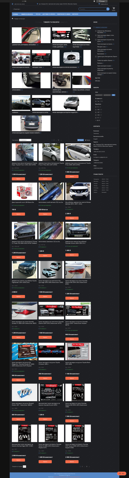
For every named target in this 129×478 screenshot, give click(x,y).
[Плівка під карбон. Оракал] (81, 80)
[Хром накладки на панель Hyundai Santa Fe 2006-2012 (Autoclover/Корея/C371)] (51, 433)
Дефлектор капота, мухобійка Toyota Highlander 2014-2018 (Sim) (24, 281)
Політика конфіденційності (74, 476)
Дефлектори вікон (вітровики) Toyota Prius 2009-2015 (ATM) (78, 164)
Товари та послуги (27, 14)
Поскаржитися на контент (60, 476)
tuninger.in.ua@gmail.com (100, 157)
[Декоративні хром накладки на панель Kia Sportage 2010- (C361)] (24, 433)
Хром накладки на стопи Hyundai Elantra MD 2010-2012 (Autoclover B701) (76, 282)
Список (88, 140)
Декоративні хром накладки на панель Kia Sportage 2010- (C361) (22, 445)
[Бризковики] (31, 80)
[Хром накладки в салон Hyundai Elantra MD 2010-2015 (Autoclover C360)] (78, 392)
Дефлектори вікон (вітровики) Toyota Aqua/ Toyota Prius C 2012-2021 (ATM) (24, 164)
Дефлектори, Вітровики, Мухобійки (24, 44)
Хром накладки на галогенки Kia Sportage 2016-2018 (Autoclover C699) (51, 281)
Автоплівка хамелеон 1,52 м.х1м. (49, 241)
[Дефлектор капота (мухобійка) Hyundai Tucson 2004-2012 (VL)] (78, 230)
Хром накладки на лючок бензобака (65, 67)
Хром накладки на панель (20, 67)
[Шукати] (108, 9)
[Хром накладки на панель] (21, 58)
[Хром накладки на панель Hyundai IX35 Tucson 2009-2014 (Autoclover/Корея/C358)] (78, 433)
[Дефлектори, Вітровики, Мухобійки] (31, 35)
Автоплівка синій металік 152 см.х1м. (51, 202)
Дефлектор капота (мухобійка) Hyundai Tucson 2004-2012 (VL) (75, 242)
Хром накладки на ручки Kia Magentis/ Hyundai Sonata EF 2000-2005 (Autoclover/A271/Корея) (23, 364)
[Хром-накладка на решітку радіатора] (71, 103)
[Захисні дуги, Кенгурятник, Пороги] (61, 80)
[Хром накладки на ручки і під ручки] (81, 35)
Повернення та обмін (63, 14)
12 (58, 140)
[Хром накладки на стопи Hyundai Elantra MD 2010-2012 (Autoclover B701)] (78, 269)
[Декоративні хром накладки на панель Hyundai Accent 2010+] (51, 392)
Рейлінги (15, 112)
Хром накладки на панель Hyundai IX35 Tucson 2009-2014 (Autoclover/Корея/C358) (76, 445)
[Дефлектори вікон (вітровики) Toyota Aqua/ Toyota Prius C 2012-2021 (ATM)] (24, 152)
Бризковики (16, 90)
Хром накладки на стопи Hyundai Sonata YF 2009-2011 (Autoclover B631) (24, 322)
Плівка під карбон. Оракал (81, 90)
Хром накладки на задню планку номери (26, 133)
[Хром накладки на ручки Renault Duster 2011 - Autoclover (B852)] (24, 392)
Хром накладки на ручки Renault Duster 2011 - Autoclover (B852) (23, 404)
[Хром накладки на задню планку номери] (31, 123)
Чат (123, 473)
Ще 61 (98, 120)
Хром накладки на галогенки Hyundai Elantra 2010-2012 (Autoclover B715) (51, 322)
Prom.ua (73, 473)
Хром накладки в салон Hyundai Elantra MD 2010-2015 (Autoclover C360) (76, 404)
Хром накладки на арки (40, 112)
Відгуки (97, 78)
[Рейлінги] (21, 103)
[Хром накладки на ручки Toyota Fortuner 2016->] (51, 351)
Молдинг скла (37, 67)
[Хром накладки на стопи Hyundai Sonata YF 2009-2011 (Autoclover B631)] (24, 310)
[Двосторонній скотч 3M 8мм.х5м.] (24, 191)
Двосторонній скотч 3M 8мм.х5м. (23, 202)
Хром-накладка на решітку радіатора (65, 112)
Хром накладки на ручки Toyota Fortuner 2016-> (49, 363)
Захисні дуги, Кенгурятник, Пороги (107, 56)
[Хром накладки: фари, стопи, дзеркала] (61, 35)
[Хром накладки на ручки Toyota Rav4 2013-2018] (78, 351)
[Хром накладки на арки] (41, 103)
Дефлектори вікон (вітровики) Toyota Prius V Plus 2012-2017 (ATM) (51, 164)
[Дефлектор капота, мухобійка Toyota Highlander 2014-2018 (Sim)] (24, 269)
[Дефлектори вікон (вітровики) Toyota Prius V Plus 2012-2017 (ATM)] (51, 152)
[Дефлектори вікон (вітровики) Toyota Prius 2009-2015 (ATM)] (78, 152)
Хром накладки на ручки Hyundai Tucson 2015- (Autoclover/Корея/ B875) (76, 323)
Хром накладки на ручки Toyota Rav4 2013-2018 (77, 363)
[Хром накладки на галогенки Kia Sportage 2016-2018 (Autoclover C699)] (51, 269)
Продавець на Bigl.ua (64, 475)
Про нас (38, 14)
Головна (15, 14)
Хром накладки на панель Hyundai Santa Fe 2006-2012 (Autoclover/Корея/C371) (50, 445)
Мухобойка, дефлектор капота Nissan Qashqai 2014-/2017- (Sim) (78, 203)
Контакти (75, 14)
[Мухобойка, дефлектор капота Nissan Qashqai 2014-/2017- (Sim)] (78, 191)
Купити (18, 179)
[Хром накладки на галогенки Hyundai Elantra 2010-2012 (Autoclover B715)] (51, 310)
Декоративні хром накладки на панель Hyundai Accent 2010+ (49, 404)
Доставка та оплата (48, 14)
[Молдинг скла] (41, 58)
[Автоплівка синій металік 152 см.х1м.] (51, 191)
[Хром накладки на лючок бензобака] (71, 58)
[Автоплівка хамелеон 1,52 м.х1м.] (51, 230)
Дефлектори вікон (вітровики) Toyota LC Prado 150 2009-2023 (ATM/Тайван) (24, 242)
